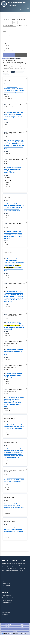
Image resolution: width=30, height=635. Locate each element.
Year (4, 38)
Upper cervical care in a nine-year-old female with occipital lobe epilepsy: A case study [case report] (13, 529)
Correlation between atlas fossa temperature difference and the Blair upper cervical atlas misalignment (14, 426)
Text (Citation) (6, 633)
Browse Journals (6, 583)
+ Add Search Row (7, 28)
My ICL (4, 581)
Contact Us (5, 614)
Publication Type (7, 48)
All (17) (12, 71)
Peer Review (6, 43)
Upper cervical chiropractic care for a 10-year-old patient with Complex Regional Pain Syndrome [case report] (14, 479)
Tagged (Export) (14, 633)
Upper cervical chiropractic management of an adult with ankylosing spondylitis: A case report (14, 505)
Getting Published (6, 595)
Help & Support (6, 585)
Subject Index (19, 16)
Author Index (10, 16)
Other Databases (6, 602)
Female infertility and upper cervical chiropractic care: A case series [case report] (13, 375)
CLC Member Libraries (7, 610)
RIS (21, 633)
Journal (4, 33)
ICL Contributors (6, 612)
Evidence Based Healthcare (9, 597)
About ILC (4, 588)
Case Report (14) (19, 71)
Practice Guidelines (7, 600)
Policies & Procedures (7, 617)
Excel (25, 633)
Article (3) (6, 74)
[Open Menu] (28, 9)
